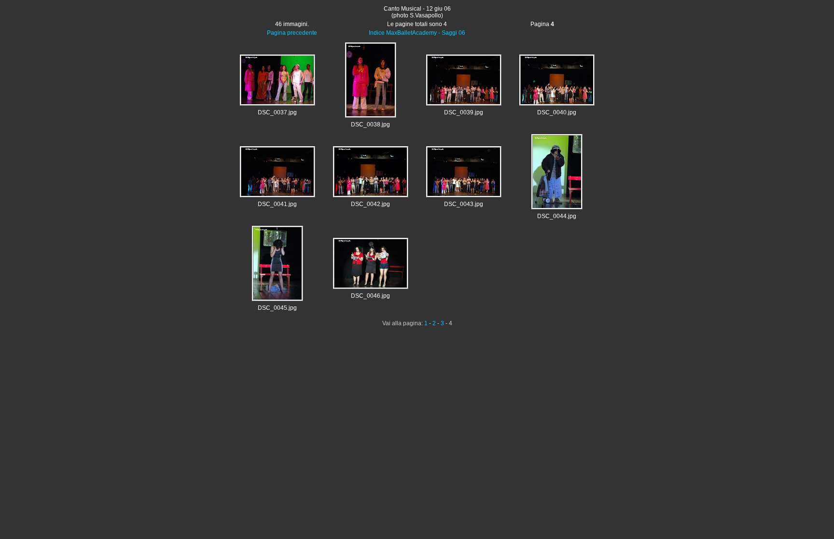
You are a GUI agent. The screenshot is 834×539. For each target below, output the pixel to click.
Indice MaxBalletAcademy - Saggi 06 (417, 32)
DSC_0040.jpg (556, 112)
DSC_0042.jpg (370, 204)
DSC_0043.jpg (463, 204)
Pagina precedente (292, 32)
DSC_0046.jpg (370, 295)
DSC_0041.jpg (277, 204)
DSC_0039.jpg (463, 112)
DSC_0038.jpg (370, 124)
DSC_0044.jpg (556, 216)
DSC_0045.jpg (277, 307)
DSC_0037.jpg (277, 112)
